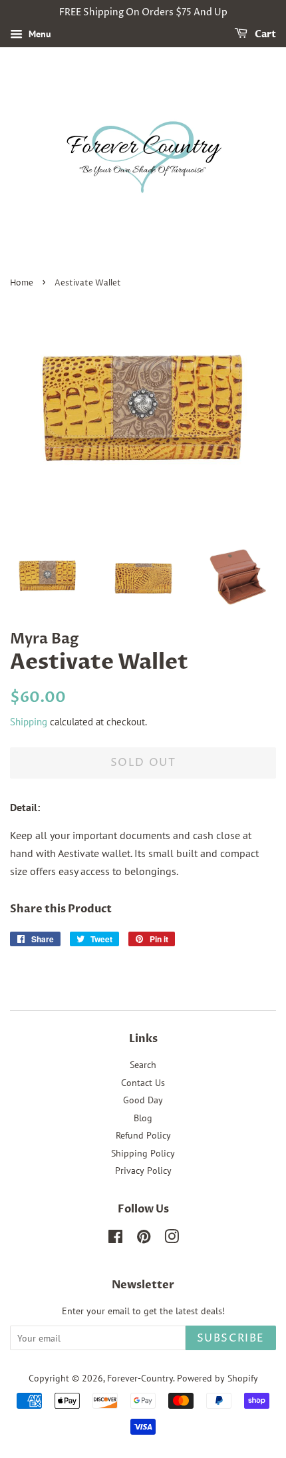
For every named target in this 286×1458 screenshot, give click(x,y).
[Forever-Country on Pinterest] (143, 1239)
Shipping (28, 721)
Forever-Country (140, 1378)
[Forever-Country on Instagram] (171, 1239)
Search (143, 1065)
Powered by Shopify (217, 1378)
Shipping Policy (143, 1153)
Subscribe (231, 1338)
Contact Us (143, 1083)
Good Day (143, 1100)
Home (21, 283)
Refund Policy (143, 1135)
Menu (38, 34)
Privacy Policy (143, 1171)
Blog (143, 1118)
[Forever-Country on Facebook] (115, 1239)
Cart (264, 34)
